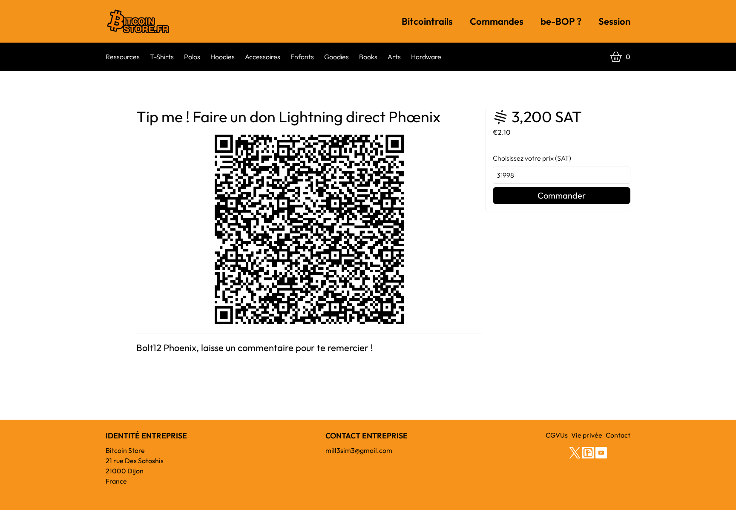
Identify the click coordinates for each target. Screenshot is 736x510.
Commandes (496, 21)
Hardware (426, 56)
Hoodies (222, 56)
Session (614, 21)
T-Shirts (162, 56)
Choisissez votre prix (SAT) (532, 158)
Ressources (123, 56)
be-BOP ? (560, 21)
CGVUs (557, 435)
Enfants (302, 56)
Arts (394, 56)
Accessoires (262, 56)
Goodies (336, 56)
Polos (192, 56)
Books (368, 56)
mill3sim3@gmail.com (358, 450)
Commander (562, 195)
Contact (618, 435)
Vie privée (586, 435)
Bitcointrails (427, 21)
